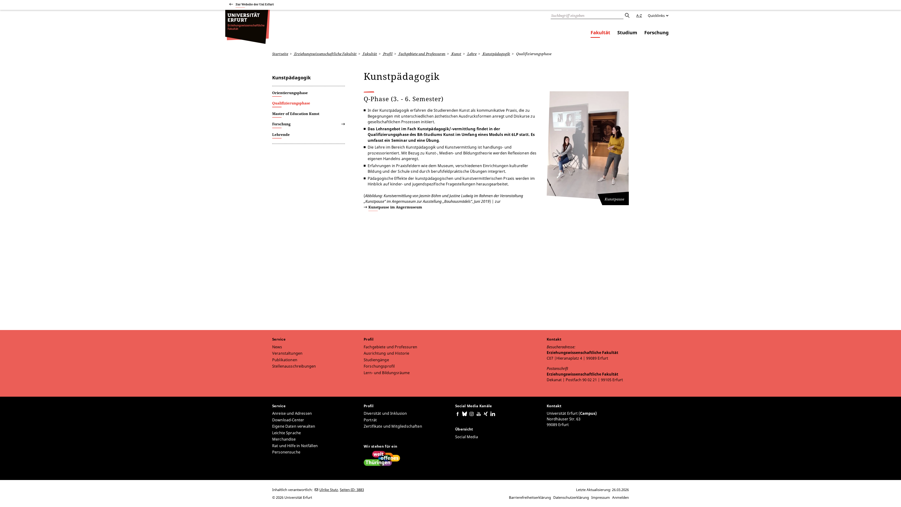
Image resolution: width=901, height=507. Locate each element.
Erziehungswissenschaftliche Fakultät (325, 53)
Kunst (455, 53)
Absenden (626, 15)
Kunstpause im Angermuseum (395, 207)
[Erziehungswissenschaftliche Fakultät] (247, 27)
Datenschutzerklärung (571, 497)
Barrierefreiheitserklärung (530, 497)
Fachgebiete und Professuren (421, 53)
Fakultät (600, 32)
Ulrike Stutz (328, 489)
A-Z (639, 15)
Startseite (280, 53)
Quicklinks (656, 15)
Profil (387, 53)
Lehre (471, 53)
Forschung (656, 32)
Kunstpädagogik (496, 53)
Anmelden (620, 497)
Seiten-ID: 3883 (352, 489)
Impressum (600, 497)
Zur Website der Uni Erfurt (255, 4)
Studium (627, 32)
